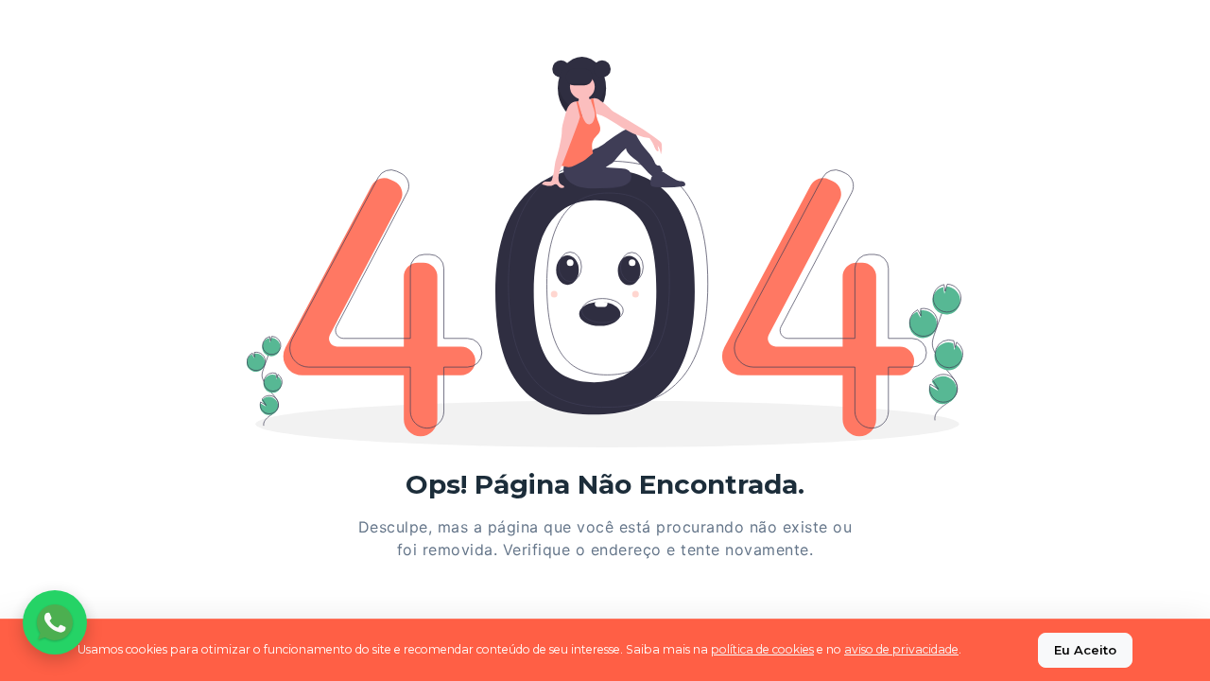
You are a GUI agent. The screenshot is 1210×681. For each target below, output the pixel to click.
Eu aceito (1085, 649)
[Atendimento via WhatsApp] (55, 622)
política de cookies (762, 649)
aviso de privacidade (901, 649)
